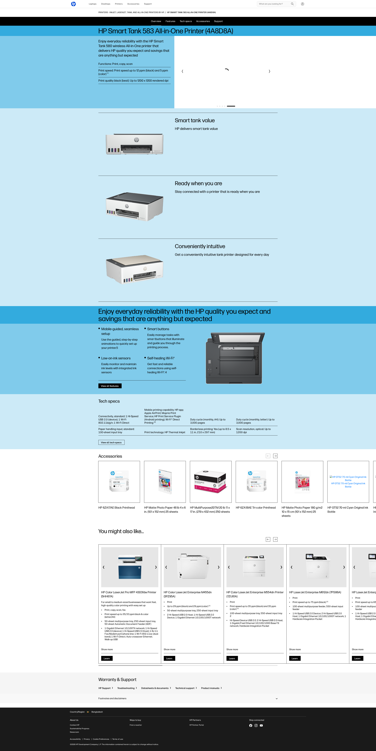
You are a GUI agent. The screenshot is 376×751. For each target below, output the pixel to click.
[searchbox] (274, 3)
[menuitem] (93, 3)
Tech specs (186, 21)
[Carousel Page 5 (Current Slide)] (231, 106)
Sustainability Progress (79, 729)
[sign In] (302, 3)
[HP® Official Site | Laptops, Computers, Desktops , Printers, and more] (73, 3)
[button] (182, 71)
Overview (156, 21)
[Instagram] (256, 725)
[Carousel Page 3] (222, 106)
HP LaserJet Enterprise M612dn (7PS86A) (315, 592)
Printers (119, 4)
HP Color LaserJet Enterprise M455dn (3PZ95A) (188, 594)
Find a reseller (136, 725)
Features (170, 21)
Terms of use (117, 739)
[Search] (292, 4)
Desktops (105, 4)
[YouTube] (261, 725)
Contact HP (74, 725)
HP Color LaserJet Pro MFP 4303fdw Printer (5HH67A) (128, 594)
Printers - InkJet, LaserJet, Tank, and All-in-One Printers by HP (131, 12)
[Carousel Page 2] (219, 106)
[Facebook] (250, 725)
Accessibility (75, 739)
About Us (74, 720)
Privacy (87, 739)
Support (148, 4)
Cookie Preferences (101, 739)
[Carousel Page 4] (224, 106)
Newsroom (74, 732)
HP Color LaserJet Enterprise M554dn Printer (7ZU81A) (255, 594)
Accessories (133, 4)
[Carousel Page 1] (217, 106)
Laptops (92, 4)
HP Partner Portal (196, 725)
